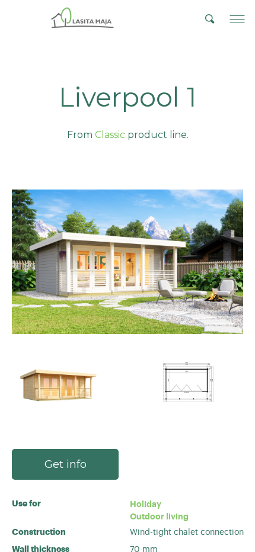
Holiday (145, 504)
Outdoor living (159, 516)
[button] (237, 19)
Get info (65, 464)
